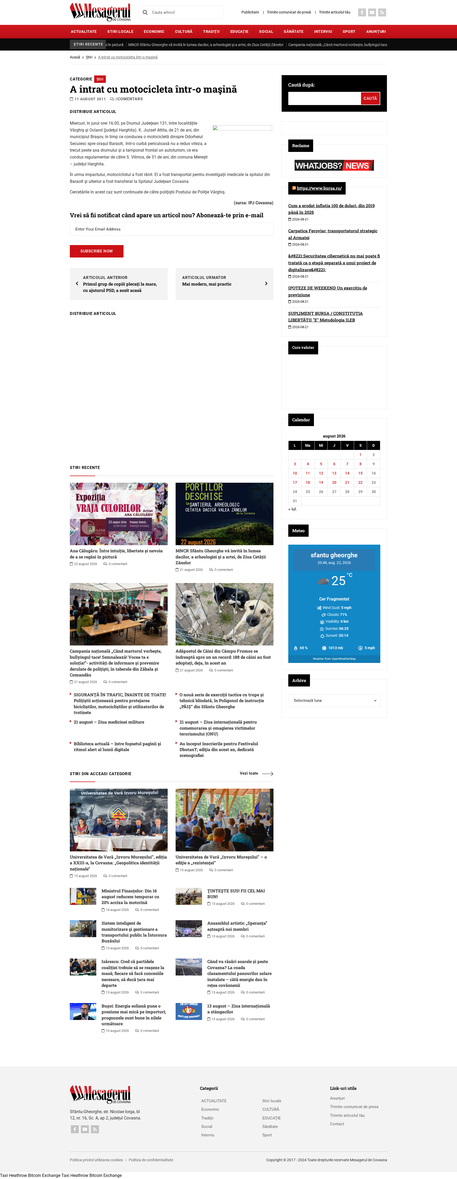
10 (295, 473)
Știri (89, 57)
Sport (349, 31)
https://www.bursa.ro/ (319, 188)
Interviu (323, 31)
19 (321, 482)
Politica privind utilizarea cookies (96, 1160)
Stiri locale (120, 31)
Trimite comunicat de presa (354, 1106)
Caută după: (301, 85)
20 (334, 482)
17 (295, 482)
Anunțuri (376, 31)
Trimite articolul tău (334, 12)
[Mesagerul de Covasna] (100, 12)
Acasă (75, 57)
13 (334, 473)
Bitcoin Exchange (44, 1175)
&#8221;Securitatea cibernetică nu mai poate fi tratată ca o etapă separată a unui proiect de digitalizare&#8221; (334, 262)
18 (308, 482)
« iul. (292, 509)
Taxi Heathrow (13, 1175)
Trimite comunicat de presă (289, 12)
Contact (337, 1124)
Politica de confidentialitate (151, 1160)
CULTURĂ (184, 31)
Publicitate (250, 12)
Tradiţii (211, 31)
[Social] (362, 12)
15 (360, 473)
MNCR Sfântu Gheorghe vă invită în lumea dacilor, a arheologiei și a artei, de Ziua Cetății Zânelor (175, 45)
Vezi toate (249, 773)
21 (347, 482)
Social (266, 31)
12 (321, 473)
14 (347, 473)
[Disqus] (171, 388)
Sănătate (294, 31)
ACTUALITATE (84, 31)
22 (360, 482)
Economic (154, 31)
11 (308, 473)
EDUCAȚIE (239, 31)
